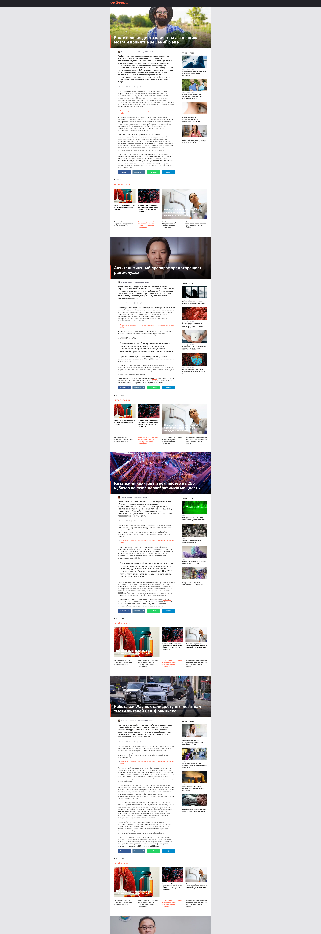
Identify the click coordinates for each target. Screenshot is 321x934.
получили (150, 746)
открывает (162, 725)
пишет (134, 321)
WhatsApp (154, 172)
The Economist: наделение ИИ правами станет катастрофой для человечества (172, 225)
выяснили (168, 70)
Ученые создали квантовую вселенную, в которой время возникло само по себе (147, 112)
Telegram (168, 172)
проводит (122, 829)
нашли (154, 378)
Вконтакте (139, 172)
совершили (167, 599)
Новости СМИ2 (119, 180)
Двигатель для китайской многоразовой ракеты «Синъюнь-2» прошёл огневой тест (148, 225)
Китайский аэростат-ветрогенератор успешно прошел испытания (123, 224)
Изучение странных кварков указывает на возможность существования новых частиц (196, 225)
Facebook (124, 172)
